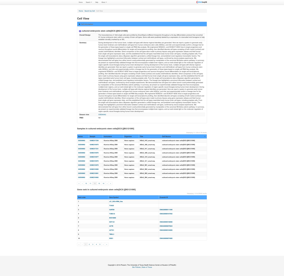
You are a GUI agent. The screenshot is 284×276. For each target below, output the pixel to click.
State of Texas (147, 267)
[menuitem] (80, 2)
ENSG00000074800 (166, 238)
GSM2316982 (94, 177)
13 (99, 183)
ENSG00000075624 (166, 226)
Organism (128, 136)
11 (90, 183)
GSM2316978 (94, 161)
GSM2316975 (94, 144)
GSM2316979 (94, 165)
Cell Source (166, 136)
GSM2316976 (94, 153)
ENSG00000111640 (166, 210)
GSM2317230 (94, 140)
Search (88, 2)
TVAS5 (111, 205)
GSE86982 (102, 114)
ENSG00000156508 (166, 222)
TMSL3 (111, 234)
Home (81, 2)
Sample (92, 136)
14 (103, 183)
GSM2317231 (94, 149)
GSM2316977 (94, 157)
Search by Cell (90, 11)
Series (80, 136)
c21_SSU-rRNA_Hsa (116, 201)
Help (96, 2)
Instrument (108, 136)
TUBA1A (112, 214)
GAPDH (111, 210)
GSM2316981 (94, 173)
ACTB (111, 226)
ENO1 (111, 238)
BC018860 (112, 218)
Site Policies (136, 267)
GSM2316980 (94, 169)
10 (86, 183)
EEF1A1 (112, 222)
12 (95, 183)
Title (141, 136)
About (104, 2)
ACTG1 (111, 230)
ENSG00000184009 (166, 230)
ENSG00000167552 (166, 214)
